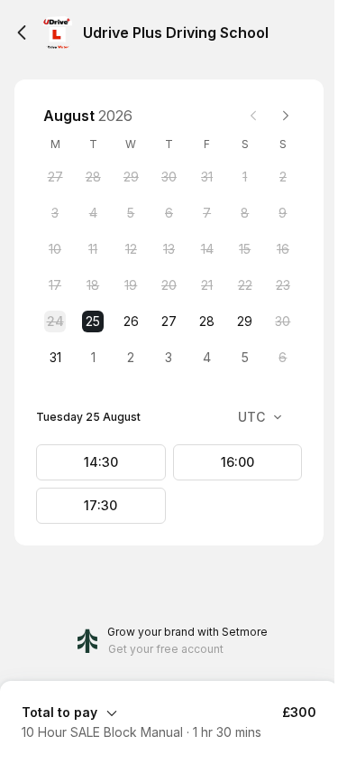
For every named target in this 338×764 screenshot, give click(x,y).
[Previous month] (253, 115)
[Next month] (285, 115)
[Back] (22, 32)
